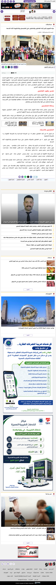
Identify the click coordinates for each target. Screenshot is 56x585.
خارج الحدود (10, 569)
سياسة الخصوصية (22, 579)
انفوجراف (6, 572)
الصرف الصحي (30, 180)
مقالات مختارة (49, 572)
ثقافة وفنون (29, 569)
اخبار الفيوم (11, 180)
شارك (15, 67)
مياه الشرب (39, 180)
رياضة (40, 569)
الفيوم (46, 180)
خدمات (4, 569)
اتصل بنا (31, 579)
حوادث (23, 569)
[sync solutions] (37, 583)
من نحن (36, 579)
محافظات (17, 569)
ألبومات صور (17, 572)
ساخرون (23, 572)
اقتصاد (35, 569)
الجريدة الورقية (29, 1)
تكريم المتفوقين (21, 180)
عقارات (42, 572)
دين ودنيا (29, 572)
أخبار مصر (51, 569)
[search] (2, 11)
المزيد (28, 289)
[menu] (54, 11)
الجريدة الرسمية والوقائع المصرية (23, 576)
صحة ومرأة (36, 572)
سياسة (45, 569)
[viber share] (19, 177)
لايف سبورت (10, 576)
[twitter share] (9, 67)
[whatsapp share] (6, 67)
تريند (11, 572)
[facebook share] (12, 67)
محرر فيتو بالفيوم (49, 67)
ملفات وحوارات (45, 576)
